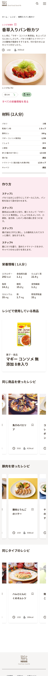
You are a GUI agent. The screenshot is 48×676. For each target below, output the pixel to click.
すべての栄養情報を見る (15, 101)
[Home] (12, 3)
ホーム (4, 17)
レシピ (12, 17)
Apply (37, 4)
